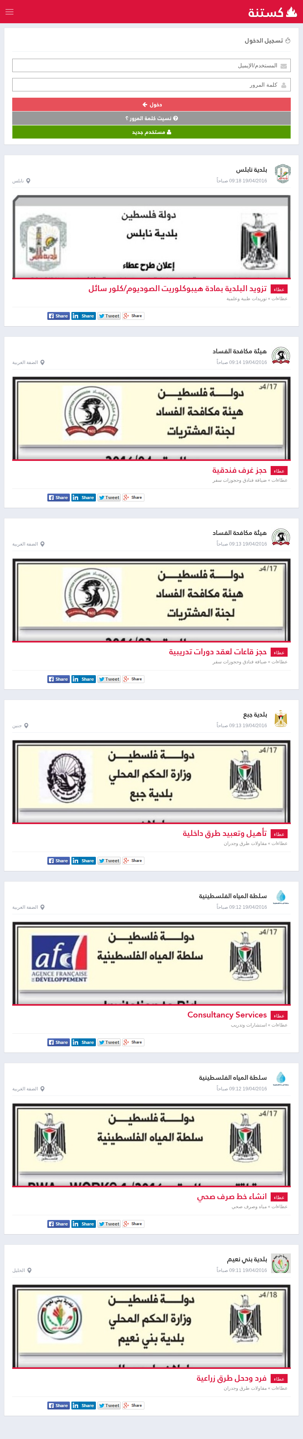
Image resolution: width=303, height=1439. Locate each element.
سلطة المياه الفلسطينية (233, 896)
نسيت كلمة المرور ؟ (149, 118)
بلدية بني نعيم (247, 1259)
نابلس (18, 181)
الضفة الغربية (25, 362)
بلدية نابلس (251, 169)
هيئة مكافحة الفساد (240, 351)
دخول (155, 104)
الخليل (18, 1270)
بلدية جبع (255, 714)
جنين (17, 725)
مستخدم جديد (149, 132)
